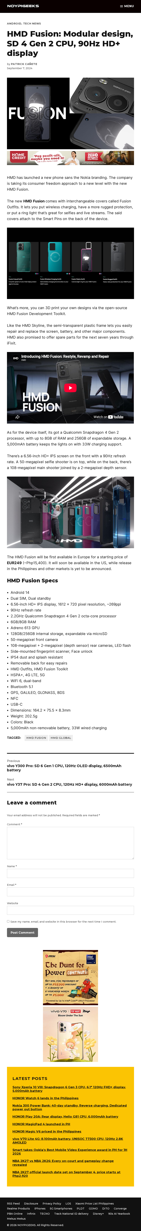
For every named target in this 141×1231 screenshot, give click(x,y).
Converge (120, 1208)
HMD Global (61, 738)
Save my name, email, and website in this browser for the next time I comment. (63, 921)
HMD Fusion (36, 738)
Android (14, 23)
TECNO (45, 1213)
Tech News (32, 23)
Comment (14, 824)
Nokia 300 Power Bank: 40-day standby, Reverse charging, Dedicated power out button (69, 1107)
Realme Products (18, 1208)
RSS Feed (13, 1203)
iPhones (40, 1208)
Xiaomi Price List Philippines (94, 1203)
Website (12, 903)
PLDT (80, 1208)
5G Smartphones (61, 1208)
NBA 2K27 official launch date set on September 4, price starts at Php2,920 (66, 1174)
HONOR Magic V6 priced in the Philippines (46, 1131)
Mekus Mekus (16, 1218)
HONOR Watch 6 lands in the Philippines (45, 1098)
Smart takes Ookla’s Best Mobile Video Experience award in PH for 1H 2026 (69, 1151)
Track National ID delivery (71, 1213)
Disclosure (31, 1203)
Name (12, 866)
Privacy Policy (52, 1203)
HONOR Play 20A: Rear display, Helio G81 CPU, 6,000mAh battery (65, 1116)
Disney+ (98, 1213)
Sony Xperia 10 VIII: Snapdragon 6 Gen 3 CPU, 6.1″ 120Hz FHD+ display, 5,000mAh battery (69, 1089)
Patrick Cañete (24, 64)
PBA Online (15, 1213)
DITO (105, 1208)
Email (11, 885)
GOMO (93, 1208)
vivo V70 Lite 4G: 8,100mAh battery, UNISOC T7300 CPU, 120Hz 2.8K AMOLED (67, 1140)
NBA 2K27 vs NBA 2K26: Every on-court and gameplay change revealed (63, 1162)
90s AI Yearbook (119, 1213)
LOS (68, 1203)
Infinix (31, 1213)
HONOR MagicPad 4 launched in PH (41, 1124)
